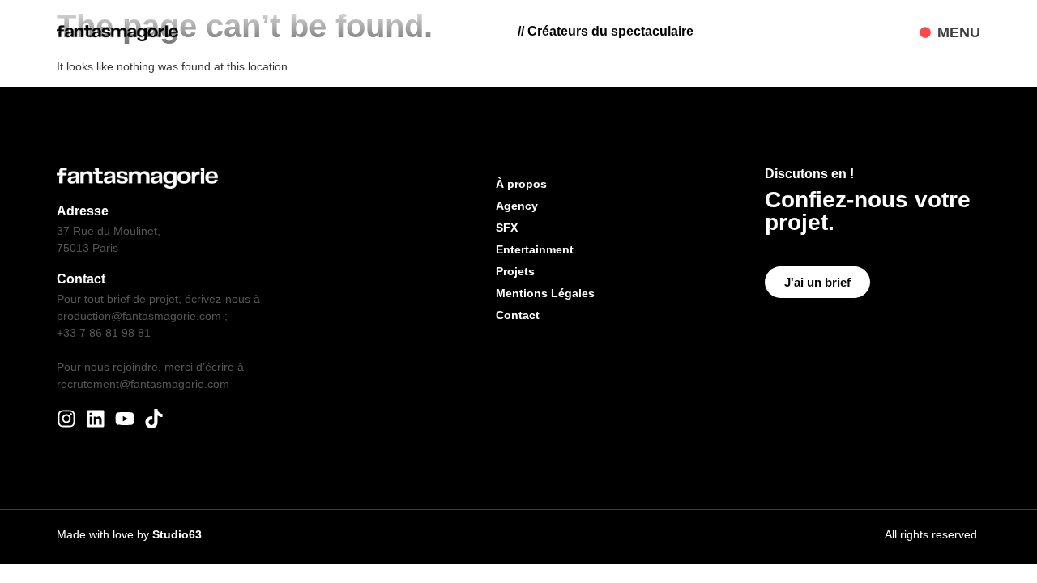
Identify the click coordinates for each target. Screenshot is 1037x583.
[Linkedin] (95, 418)
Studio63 (177, 534)
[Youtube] (124, 418)
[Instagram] (66, 418)
